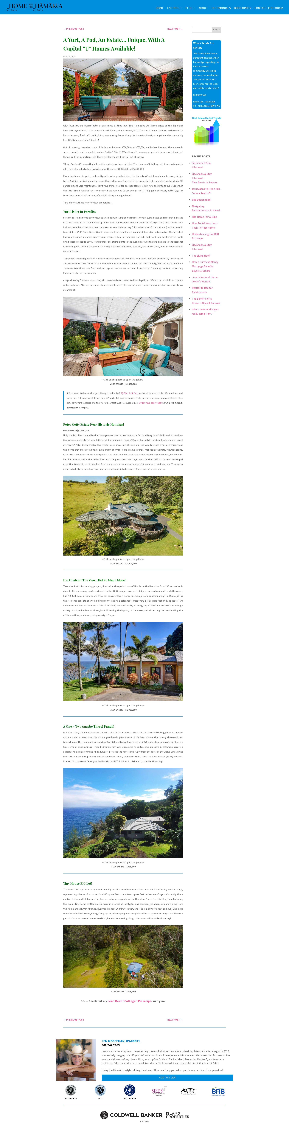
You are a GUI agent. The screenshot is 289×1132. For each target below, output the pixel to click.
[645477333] (123, 857)
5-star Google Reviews (206, 105)
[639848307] (123, 375)
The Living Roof (201, 255)
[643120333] (123, 554)
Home (160, 8)
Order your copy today (150, 402)
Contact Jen (167, 1077)
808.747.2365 (111, 1045)
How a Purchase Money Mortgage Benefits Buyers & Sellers (205, 266)
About (203, 8)
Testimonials (221, 8)
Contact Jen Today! (269, 8)
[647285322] (123, 700)
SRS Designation (201, 199)
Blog (188, 8)
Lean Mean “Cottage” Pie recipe (129, 1001)
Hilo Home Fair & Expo (204, 217)
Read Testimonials (204, 101)
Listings (173, 8)
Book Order (242, 8)
